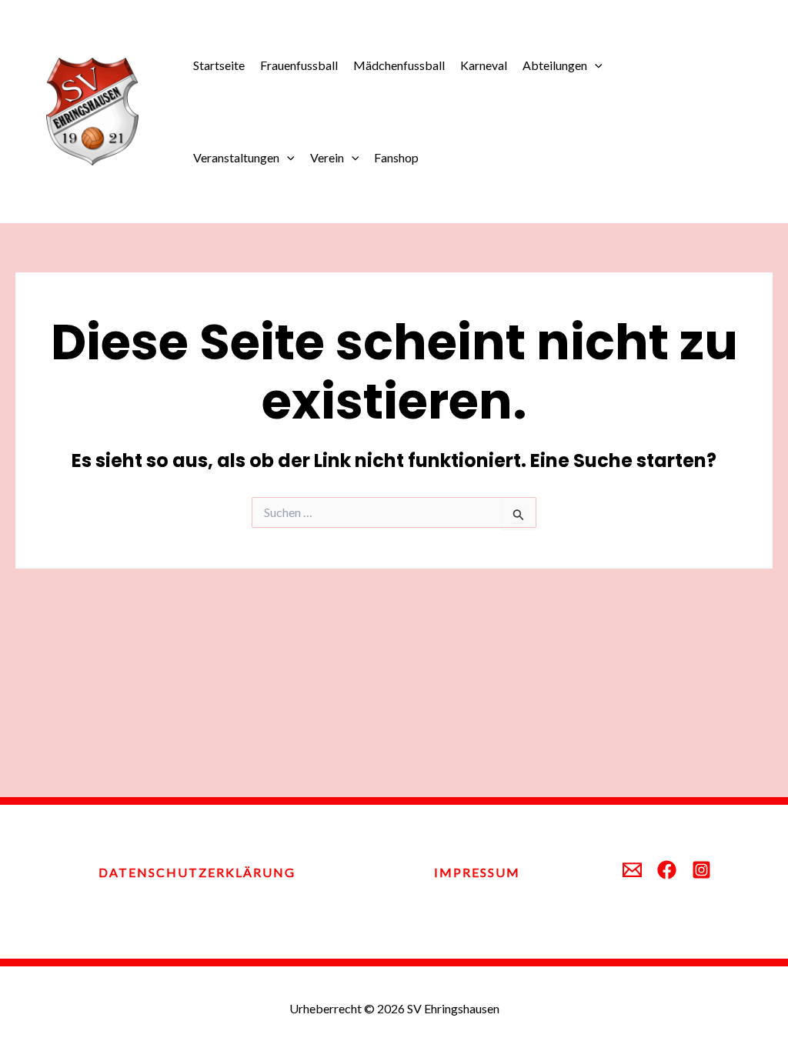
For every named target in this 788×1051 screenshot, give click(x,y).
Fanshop (396, 157)
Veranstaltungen (236, 157)
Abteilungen (555, 65)
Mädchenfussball (399, 65)
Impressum (477, 872)
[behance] (666, 869)
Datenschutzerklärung (197, 872)
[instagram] (701, 869)
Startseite (219, 65)
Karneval (483, 65)
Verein (327, 157)
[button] (595, 65)
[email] (632, 869)
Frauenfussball (299, 65)
